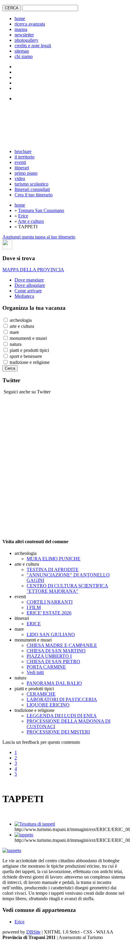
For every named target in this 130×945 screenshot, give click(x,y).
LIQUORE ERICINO (48, 704)
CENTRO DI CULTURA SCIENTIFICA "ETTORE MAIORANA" (67, 588)
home (20, 18)
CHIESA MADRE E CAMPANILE (62, 645)
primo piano (26, 173)
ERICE (34, 623)
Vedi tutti (35, 672)
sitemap (22, 51)
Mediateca (24, 296)
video (20, 178)
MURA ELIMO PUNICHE (53, 558)
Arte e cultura (31, 221)
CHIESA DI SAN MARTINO (56, 650)
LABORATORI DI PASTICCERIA (62, 699)
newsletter (24, 34)
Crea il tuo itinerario (34, 194)
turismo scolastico (31, 183)
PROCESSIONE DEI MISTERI (58, 731)
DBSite (33, 931)
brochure (23, 151)
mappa (21, 29)
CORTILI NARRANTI (50, 602)
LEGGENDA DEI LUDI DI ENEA (62, 715)
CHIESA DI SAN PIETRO (53, 661)
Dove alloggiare (30, 285)
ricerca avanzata (30, 23)
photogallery (26, 40)
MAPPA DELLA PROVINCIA (33, 269)
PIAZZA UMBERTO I (49, 656)
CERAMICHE (41, 694)
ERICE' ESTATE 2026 (49, 612)
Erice (23, 215)
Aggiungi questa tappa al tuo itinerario (38, 236)
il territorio (24, 156)
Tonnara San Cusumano (41, 210)
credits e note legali (33, 45)
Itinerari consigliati (32, 189)
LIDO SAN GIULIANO (51, 634)
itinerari (22, 167)
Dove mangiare (29, 279)
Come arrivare (28, 290)
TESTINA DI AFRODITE (53, 569)
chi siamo (24, 56)
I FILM (34, 607)
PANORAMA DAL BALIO (54, 683)
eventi (20, 162)
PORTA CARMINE (46, 667)
